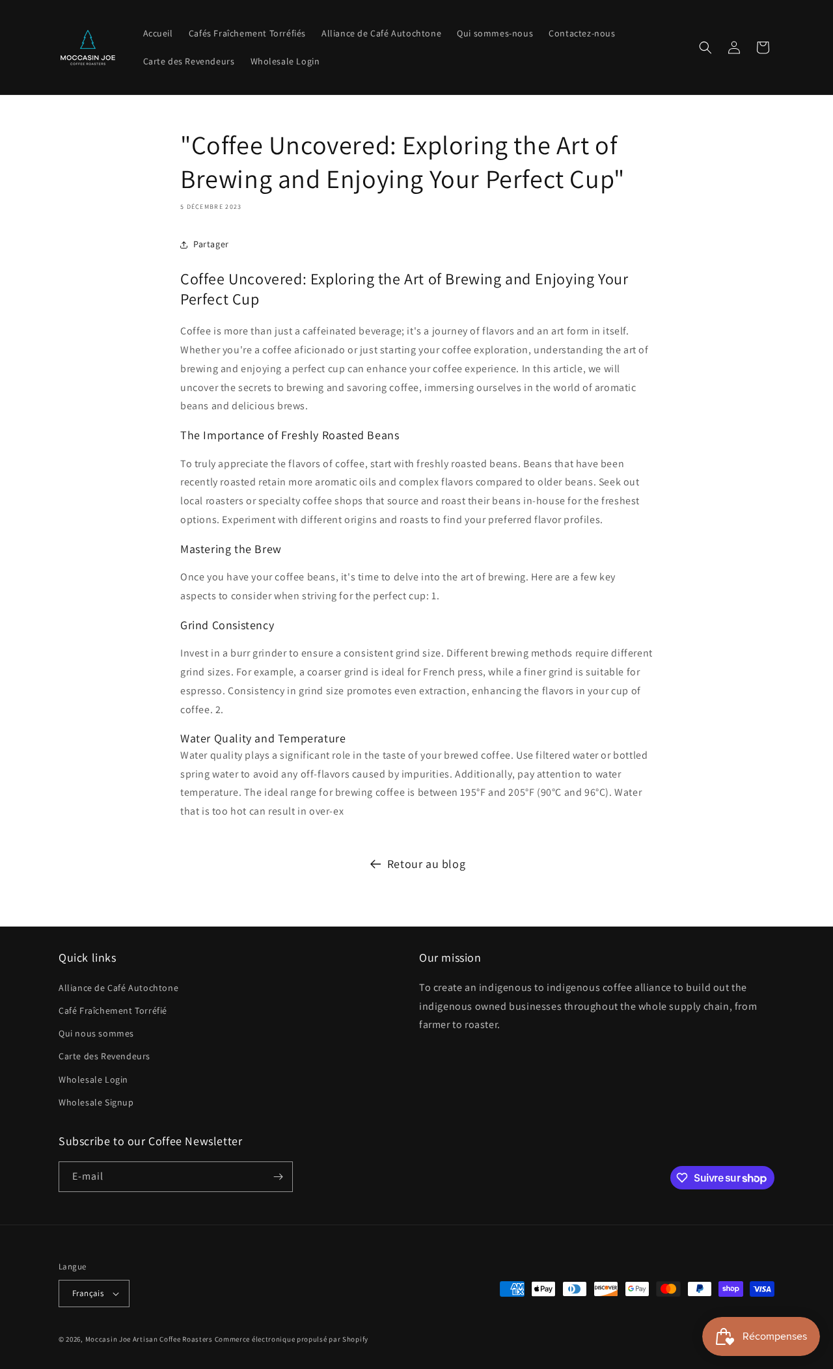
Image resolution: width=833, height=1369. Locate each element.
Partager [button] (211, 244)
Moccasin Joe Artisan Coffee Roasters (149, 1339)
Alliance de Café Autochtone (118, 988)
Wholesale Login (93, 1079)
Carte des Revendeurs (104, 1056)
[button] (705, 47)
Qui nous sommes (96, 1033)
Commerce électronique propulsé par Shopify (291, 1339)
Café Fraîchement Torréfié (113, 1010)
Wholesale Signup (96, 1102)
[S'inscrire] (278, 1176)
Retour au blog (426, 863)
